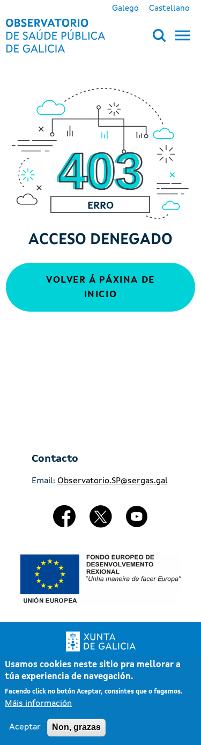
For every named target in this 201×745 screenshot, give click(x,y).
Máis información (38, 703)
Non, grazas (76, 727)
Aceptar (25, 727)
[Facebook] (64, 520)
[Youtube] (136, 520)
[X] (101, 520)
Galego (125, 8)
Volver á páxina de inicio (100, 287)
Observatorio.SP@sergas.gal (112, 481)
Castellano (169, 8)
